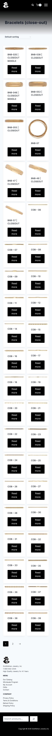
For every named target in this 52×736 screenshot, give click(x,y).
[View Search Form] (32, 5)
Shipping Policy (9, 706)
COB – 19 (36, 382)
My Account (7, 685)
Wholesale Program (10, 682)
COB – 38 (12, 618)
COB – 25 (36, 460)
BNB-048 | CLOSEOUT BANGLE (13, 95)
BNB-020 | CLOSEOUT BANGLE (13, 57)
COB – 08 (36, 249)
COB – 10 (36, 276)
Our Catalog (7, 680)
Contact (6, 690)
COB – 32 (36, 539)
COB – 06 (36, 210)
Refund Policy (8, 703)
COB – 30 (36, 512)
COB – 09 (12, 276)
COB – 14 (12, 329)
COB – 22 (12, 434)
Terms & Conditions (10, 701)
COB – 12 (35, 303)
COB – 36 (12, 592)
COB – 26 (12, 486)
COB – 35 (36, 566)
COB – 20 (12, 408)
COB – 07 (12, 250)
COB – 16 (12, 356)
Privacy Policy (8, 698)
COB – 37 (36, 592)
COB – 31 (12, 539)
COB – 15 (36, 329)
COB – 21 (35, 408)
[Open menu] (46, 5)
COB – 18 (12, 382)
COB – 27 (36, 486)
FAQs (5, 687)
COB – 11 (12, 303)
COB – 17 (35, 355)
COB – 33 (12, 565)
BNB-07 (35, 143)
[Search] (33, 719)
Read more (14, 69)
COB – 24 (12, 460)
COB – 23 (36, 434)
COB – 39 (36, 618)
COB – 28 (12, 513)
